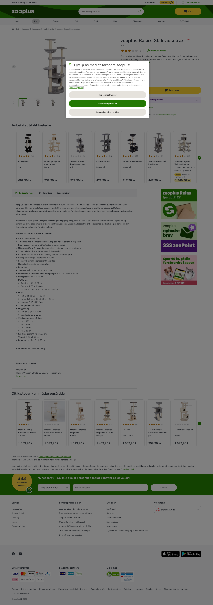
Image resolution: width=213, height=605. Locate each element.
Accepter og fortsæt (107, 103)
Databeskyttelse (76, 88)
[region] (107, 89)
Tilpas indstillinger (107, 95)
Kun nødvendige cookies (107, 112)
